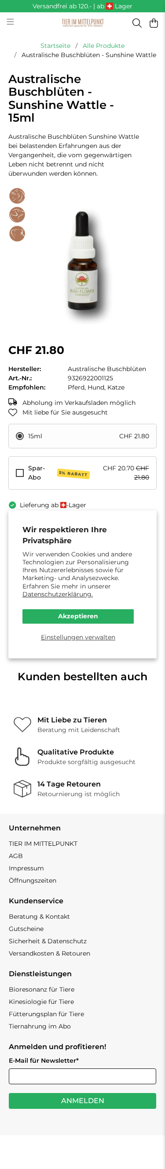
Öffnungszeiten (32, 880)
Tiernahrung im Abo (40, 1026)
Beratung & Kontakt (39, 916)
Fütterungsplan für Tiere (46, 1014)
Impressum (26, 868)
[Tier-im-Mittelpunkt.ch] (82, 23)
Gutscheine (26, 929)
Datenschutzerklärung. (57, 594)
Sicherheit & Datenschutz (48, 941)
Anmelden (82, 1101)
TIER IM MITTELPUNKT (43, 844)
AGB (16, 856)
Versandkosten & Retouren (49, 953)
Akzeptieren (78, 616)
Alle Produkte (104, 46)
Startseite (55, 46)
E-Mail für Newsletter (44, 1060)
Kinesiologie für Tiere (41, 1002)
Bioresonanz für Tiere (41, 989)
